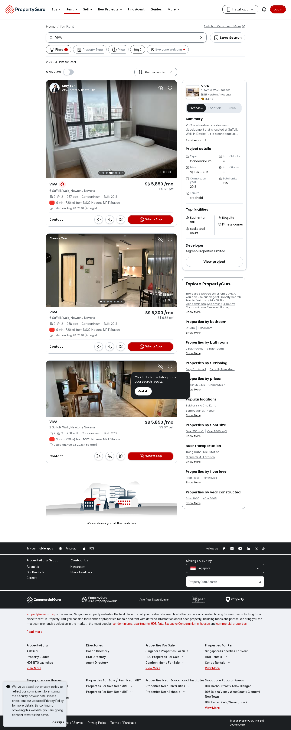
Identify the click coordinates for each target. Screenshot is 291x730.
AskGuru (33, 651)
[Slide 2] (104, 301)
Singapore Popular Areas (224, 680)
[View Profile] (72, 88)
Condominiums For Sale (163, 662)
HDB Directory (96, 657)
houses (205, 623)
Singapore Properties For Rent (226, 651)
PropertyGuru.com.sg (41, 614)
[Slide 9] (122, 172)
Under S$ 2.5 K (195, 385)
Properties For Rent (220, 645)
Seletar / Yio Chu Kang (201, 405)
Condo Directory (97, 651)
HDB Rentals (213, 657)
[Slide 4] (103, 173)
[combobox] (126, 37)
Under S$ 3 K (217, 385)
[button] (197, 140)
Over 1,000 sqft (217, 431)
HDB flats (157, 623)
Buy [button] (54, 9)
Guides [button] (156, 9)
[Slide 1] (101, 301)
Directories (94, 645)
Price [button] (232, 108)
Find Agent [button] (136, 9)
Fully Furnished (196, 369)
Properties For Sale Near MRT (107, 686)
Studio (190, 328)
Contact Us (79, 560)
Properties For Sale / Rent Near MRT (113, 680)
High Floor (192, 478)
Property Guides (38, 657)
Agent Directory (97, 662)
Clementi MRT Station (200, 457)
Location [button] (215, 108)
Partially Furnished (222, 369)
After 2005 (210, 498)
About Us (33, 566)
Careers (32, 578)
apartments (142, 623)
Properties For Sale (160, 645)
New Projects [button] (108, 9)
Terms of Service (72, 722)
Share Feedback (81, 572)
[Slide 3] (99, 172)
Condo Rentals (215, 662)
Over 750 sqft (195, 431)
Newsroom (78, 566)
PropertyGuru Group (43, 560)
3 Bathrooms (216, 348)
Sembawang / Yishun (201, 410)
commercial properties (231, 623)
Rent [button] (70, 9)
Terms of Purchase (123, 722)
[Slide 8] (119, 173)
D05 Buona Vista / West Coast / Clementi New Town (232, 694)
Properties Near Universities (165, 686)
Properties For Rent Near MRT (107, 692)
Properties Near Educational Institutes (175, 680)
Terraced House (217, 307)
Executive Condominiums (182, 623)
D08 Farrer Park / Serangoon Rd (227, 702)
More (172, 9)
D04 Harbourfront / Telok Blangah (228, 686)
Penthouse (210, 478)
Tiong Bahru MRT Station (202, 452)
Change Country (199, 561)
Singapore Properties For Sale (167, 651)
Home (51, 26)
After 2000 (192, 498)
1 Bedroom (205, 328)
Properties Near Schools (163, 692)
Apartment (214, 304)
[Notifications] (264, 9)
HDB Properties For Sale (162, 657)
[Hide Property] (160, 87)
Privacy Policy (54, 701)
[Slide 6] (111, 173)
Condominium (196, 304)
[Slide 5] (107, 173)
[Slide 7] (116, 173)
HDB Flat (219, 300)
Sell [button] (86, 9)
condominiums (122, 623)
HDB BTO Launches (40, 662)
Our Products (35, 572)
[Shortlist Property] (170, 87)
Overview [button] (196, 108)
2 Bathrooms (194, 348)
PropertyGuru (37, 645)
